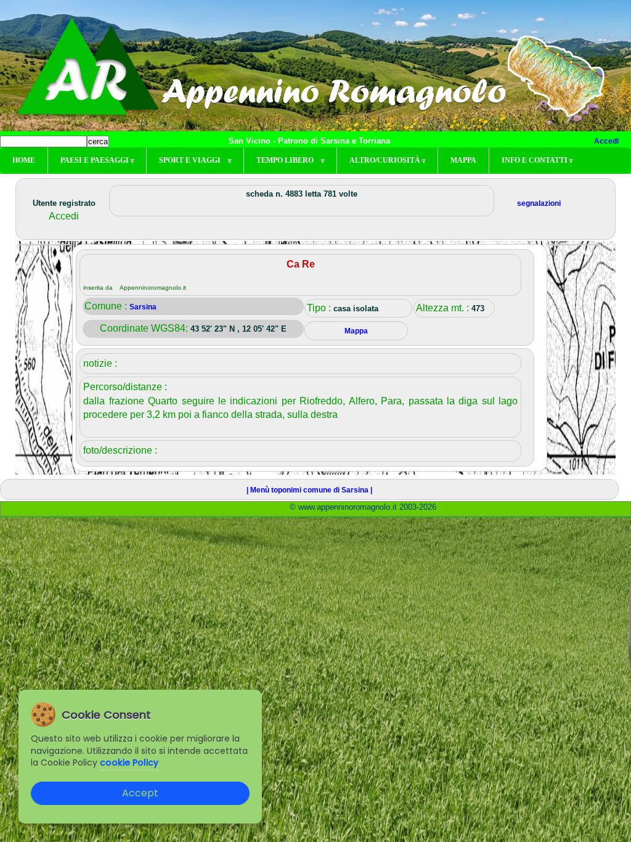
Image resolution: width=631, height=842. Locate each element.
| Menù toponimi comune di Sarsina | (309, 490)
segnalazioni (539, 203)
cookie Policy (129, 762)
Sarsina (143, 307)
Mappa (463, 160)
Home (23, 160)
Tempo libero (290, 160)
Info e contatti (537, 160)
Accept (140, 793)
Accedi (606, 141)
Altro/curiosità (387, 160)
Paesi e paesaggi (97, 160)
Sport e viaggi (195, 160)
